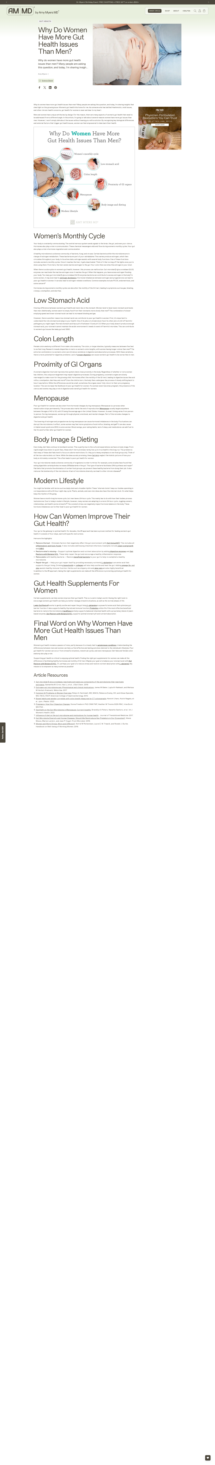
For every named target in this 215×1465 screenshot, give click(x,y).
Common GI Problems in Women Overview (53, 693)
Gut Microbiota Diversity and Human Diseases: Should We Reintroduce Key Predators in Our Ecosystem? (80, 718)
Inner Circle (154, 11)
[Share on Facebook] (39, 87)
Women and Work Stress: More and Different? (55, 724)
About (176, 11)
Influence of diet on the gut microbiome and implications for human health (67, 715)
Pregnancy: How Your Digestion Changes (53, 704)
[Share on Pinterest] (55, 87)
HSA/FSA (186, 11)
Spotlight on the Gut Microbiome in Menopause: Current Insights (63, 710)
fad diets (95, 455)
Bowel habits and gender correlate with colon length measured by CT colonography (71, 699)
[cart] (204, 12)
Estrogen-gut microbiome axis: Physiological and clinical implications (65, 687)
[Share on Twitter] (44, 87)
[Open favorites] (208, 1458)
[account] (199, 11)
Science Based (47, 81)
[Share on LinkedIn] (50, 87)
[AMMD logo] (33, 11)
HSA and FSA (103, 2)
